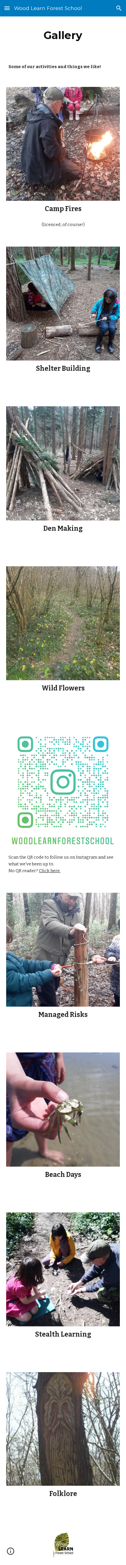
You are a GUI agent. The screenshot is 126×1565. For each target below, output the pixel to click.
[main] (63, 35)
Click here (50, 870)
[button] (7, 8)
